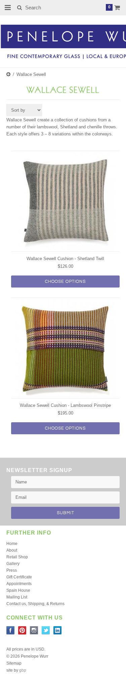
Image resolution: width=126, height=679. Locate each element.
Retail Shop (17, 557)
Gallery (12, 563)
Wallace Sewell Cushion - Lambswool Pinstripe (65, 405)
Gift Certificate (19, 577)
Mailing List (16, 597)
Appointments (19, 583)
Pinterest (22, 630)
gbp (22, 670)
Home (11, 543)
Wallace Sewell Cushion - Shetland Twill (65, 258)
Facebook (10, 630)
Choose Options (65, 281)
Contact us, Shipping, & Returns (35, 603)
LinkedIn (57, 630)
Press (11, 570)
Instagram (34, 630)
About (11, 550)
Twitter (46, 630)
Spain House (18, 590)
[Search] (19, 7)
